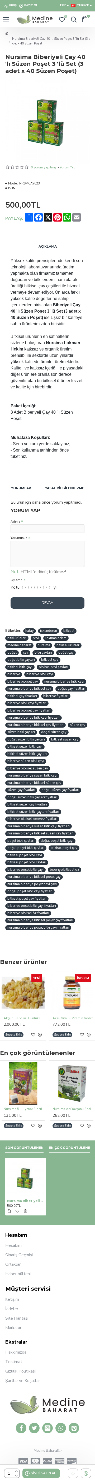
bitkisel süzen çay (64, 739)
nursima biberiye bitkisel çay (29, 688)
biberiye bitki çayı (39, 674)
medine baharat (19, 645)
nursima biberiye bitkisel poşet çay (34, 876)
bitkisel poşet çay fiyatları (26, 898)
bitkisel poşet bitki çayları (26, 862)
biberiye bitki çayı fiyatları (26, 703)
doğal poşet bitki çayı (57, 840)
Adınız (15, 521)
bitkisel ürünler (67, 645)
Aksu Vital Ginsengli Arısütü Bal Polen (74, 1018)
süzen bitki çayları (21, 732)
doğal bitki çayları (21, 659)
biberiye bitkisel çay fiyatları (28, 710)
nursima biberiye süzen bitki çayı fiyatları (38, 826)
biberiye (13, 674)
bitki (36, 638)
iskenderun (48, 630)
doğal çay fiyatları (71, 688)
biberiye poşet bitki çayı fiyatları (31, 905)
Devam (48, 602)
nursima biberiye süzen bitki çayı (32, 775)
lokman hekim (55, 638)
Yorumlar (21, 488)
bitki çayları (43, 652)
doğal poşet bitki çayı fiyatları (30, 891)
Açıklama (48, 246)
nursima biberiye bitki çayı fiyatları (33, 717)
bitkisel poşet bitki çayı (24, 855)
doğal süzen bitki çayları (26, 739)
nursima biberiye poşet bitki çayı (32, 884)
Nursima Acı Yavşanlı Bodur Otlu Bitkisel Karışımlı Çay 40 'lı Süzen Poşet (73, 1109)
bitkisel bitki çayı (19, 667)
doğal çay (66, 652)
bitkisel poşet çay (64, 847)
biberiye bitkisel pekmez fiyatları (32, 819)
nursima (44, 645)
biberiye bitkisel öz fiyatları (28, 913)
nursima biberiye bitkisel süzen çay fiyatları (40, 833)
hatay (29, 630)
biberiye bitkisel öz (64, 869)
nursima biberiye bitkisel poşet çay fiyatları (40, 920)
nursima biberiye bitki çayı (64, 681)
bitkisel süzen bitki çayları (27, 754)
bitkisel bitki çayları (53, 667)
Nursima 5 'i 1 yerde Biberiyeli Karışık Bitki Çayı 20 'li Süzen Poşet (24, 1109)
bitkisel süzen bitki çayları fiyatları (33, 811)
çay (25, 652)
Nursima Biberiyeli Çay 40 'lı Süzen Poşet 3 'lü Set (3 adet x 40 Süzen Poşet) (25, 1201)
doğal (12, 652)
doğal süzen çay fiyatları (60, 790)
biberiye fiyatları (55, 696)
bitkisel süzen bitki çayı (24, 746)
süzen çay (77, 725)
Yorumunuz (19, 538)
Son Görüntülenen (24, 1148)
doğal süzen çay (53, 732)
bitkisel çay (49, 659)
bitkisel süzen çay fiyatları (27, 804)
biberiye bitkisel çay (22, 681)
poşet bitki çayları (20, 840)
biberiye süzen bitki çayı (25, 761)
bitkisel (68, 630)
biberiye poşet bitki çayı (25, 869)
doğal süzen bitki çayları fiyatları (32, 797)
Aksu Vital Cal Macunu (22, 1018)
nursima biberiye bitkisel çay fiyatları (35, 725)
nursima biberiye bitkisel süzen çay (34, 782)
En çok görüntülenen (71, 1148)
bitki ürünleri (16, 638)
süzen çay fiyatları (21, 790)
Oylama (16, 580)
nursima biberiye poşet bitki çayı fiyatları (38, 927)
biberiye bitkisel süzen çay (27, 768)
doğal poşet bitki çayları (25, 847)
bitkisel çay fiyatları (22, 696)
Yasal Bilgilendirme (64, 488)
